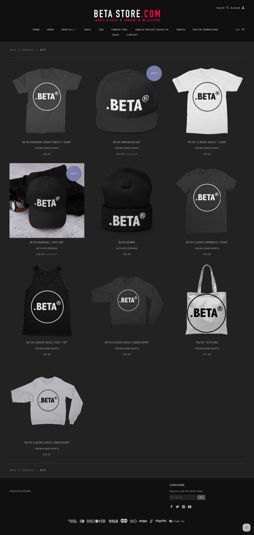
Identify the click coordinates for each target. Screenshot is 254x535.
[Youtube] (189, 506)
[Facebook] (171, 506)
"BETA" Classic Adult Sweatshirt (47, 442)
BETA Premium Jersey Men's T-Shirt (47, 142)
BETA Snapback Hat (127, 142)
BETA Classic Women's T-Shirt (207, 242)
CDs (101, 29)
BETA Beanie (127, 242)
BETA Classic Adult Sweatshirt (127, 342)
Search (221, 8)
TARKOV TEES (119, 29)
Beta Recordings (47, 248)
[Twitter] (177, 506)
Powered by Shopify (20, 491)
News (50, 29)
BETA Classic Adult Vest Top (47, 342)
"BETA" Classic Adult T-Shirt (207, 142)
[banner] (127, 13)
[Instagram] (183, 506)
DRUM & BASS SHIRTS (47, 148)
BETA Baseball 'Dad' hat (47, 242)
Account (235, 8)
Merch (181, 29)
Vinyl (87, 29)
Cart (238, 29)
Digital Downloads (205, 29)
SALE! (115, 35)
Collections (27, 50)
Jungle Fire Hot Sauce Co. (152, 29)
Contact (132, 35)
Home (36, 29)
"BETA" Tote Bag (207, 342)
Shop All (68, 29)
